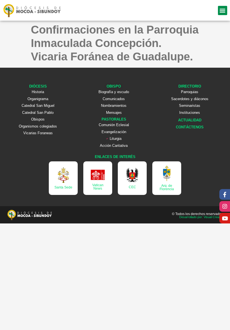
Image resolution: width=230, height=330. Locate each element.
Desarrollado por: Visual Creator (201, 217)
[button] (222, 10)
